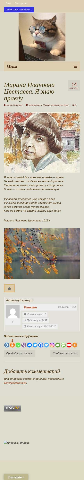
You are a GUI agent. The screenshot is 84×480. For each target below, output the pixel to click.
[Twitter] (46, 343)
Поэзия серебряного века (55, 105)
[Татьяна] (13, 311)
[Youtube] (69, 343)
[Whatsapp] (18, 343)
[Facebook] (40, 343)
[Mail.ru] (6, 343)
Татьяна (17, 105)
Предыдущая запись (19, 353)
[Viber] (23, 343)
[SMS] (63, 343)
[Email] (57, 343)
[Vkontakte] (29, 343)
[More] (74, 343)
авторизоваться (15, 382)
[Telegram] (35, 343)
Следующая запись (65, 353)
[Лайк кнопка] (9, 288)
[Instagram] (52, 343)
